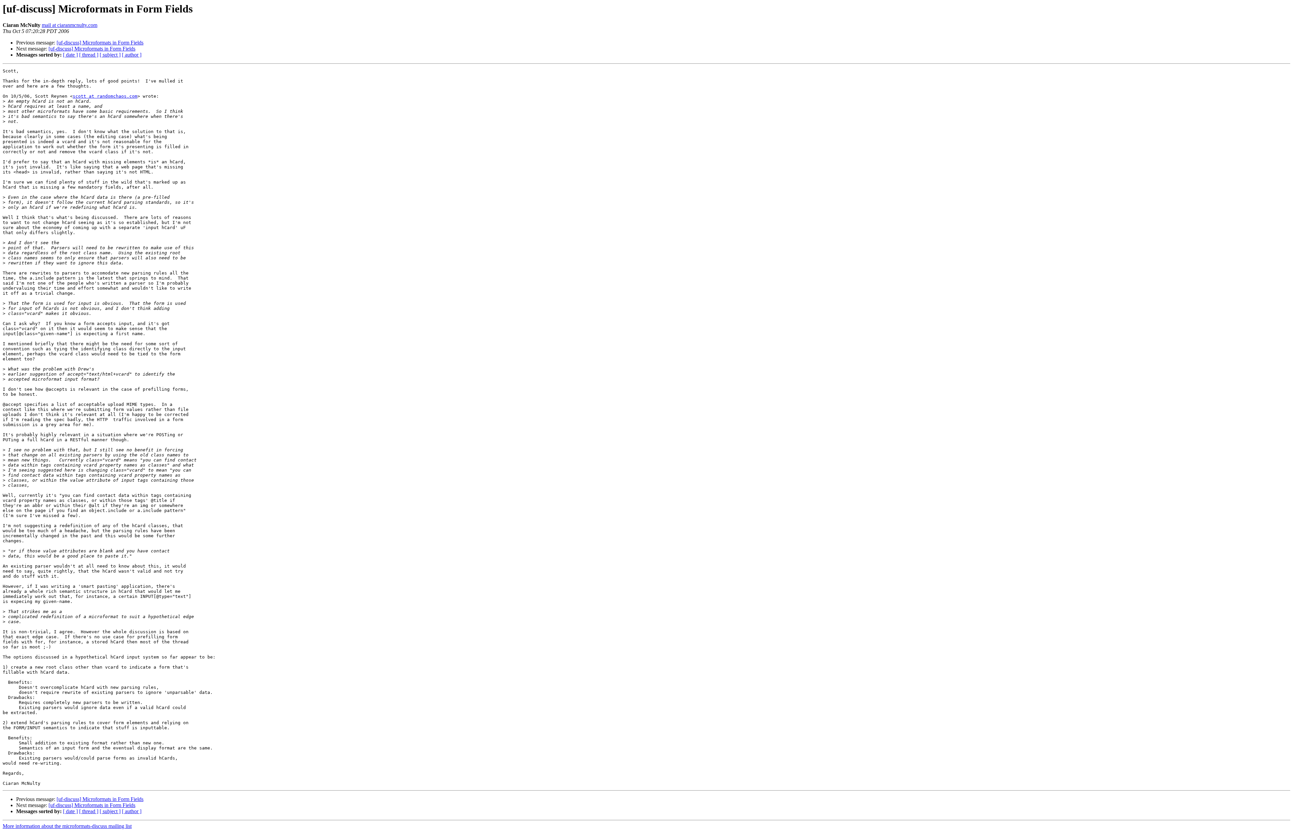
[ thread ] (88, 55)
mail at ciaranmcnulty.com (69, 25)
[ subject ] (110, 55)
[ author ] (131, 55)
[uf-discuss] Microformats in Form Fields (100, 42)
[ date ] (70, 55)
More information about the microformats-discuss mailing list (67, 826)
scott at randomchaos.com (105, 96)
